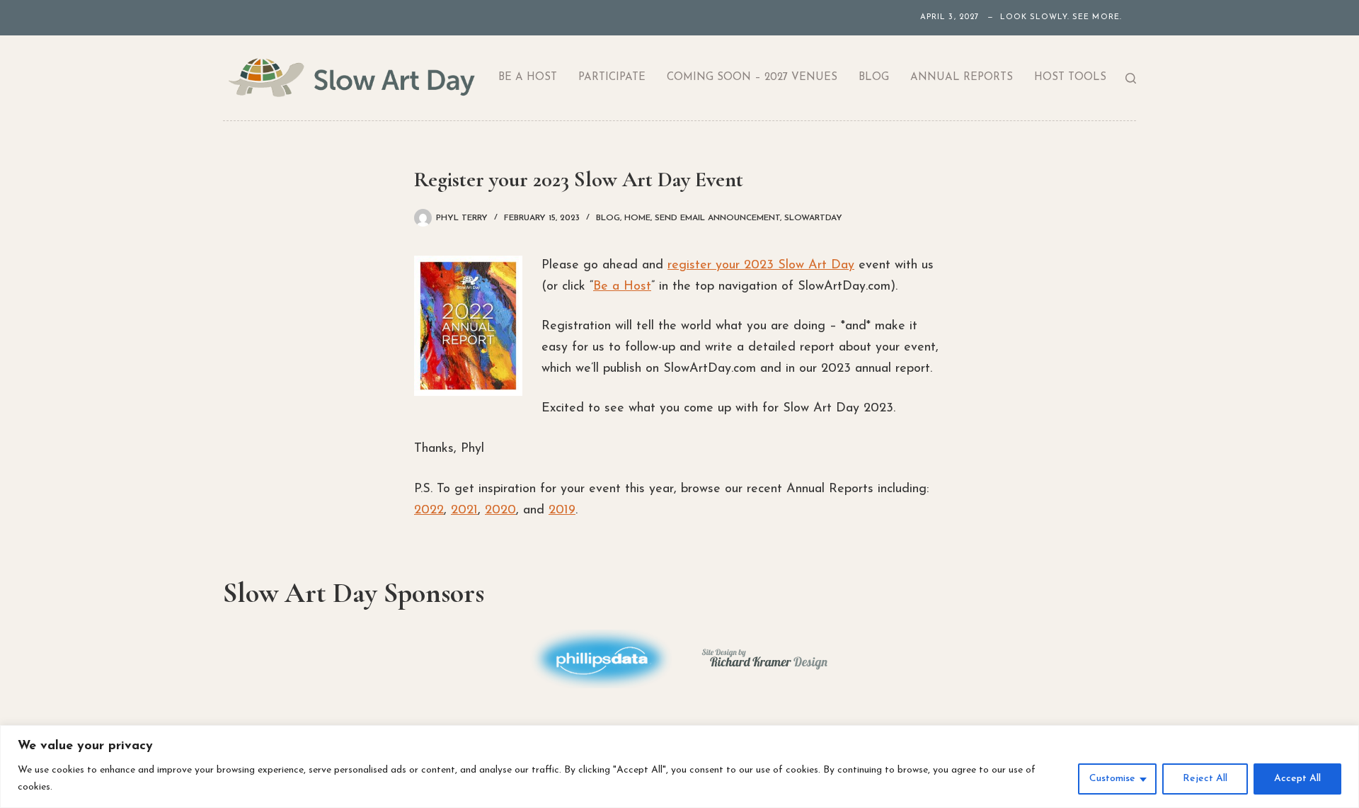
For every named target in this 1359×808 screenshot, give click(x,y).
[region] (679, 766)
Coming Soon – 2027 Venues (752, 77)
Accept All (1297, 778)
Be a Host (527, 77)
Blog (874, 77)
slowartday (813, 218)
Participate (612, 77)
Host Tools (1070, 77)
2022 (429, 510)
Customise (1112, 778)
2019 (562, 510)
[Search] (1130, 78)
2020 (500, 510)
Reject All (1205, 778)
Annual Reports (961, 77)
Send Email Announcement (717, 218)
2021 (464, 510)
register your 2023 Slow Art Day (760, 265)
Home (637, 218)
